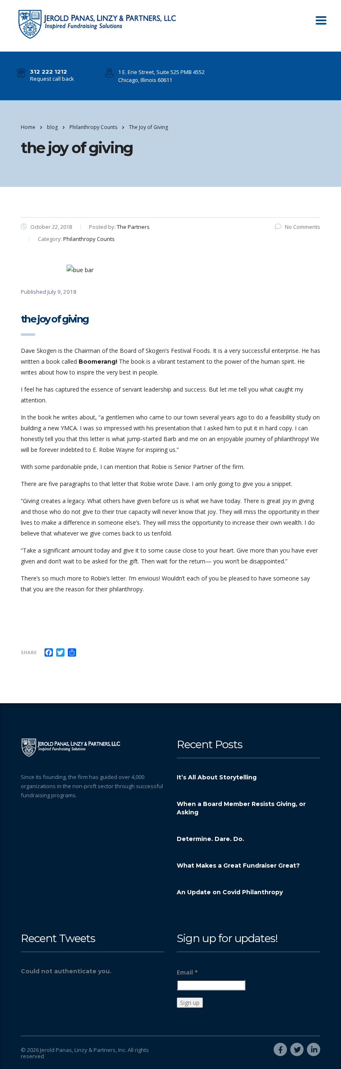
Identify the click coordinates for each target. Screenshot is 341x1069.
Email (187, 972)
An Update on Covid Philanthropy (230, 892)
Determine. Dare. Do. (210, 839)
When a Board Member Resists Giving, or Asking (241, 808)
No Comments (302, 227)
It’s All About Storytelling (217, 777)
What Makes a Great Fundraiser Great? (238, 865)
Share (29, 652)
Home (28, 127)
